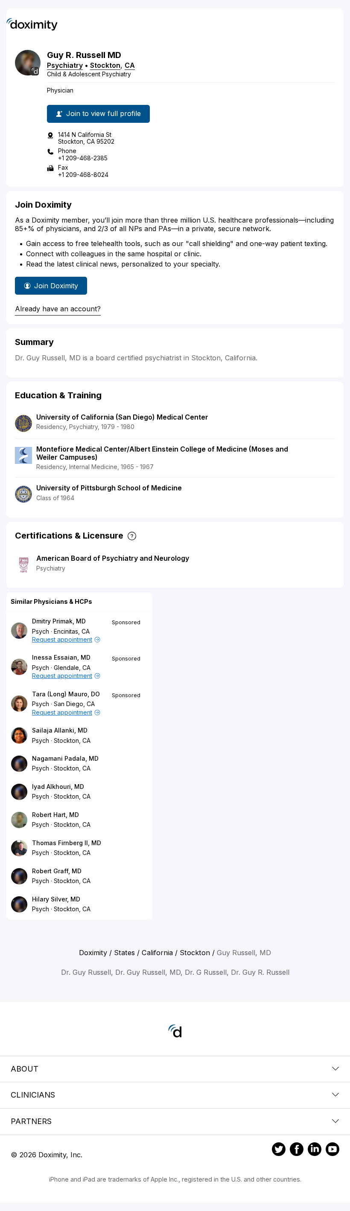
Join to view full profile (103, 113)
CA (130, 65)
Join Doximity (56, 285)
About (24, 1068)
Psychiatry (65, 65)
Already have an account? (58, 308)
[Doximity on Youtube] (332, 1150)
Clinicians (33, 1094)
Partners (31, 1121)
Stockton (105, 65)
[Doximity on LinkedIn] (314, 1150)
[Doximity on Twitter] (279, 1150)
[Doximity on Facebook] (296, 1150)
